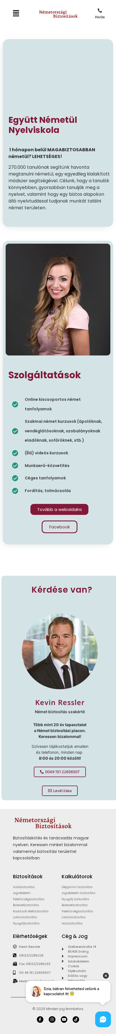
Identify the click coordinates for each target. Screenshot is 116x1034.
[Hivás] (100, 10)
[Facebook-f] (40, 1019)
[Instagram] (52, 1019)
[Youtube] (64, 1019)
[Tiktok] (76, 1019)
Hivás (100, 17)
